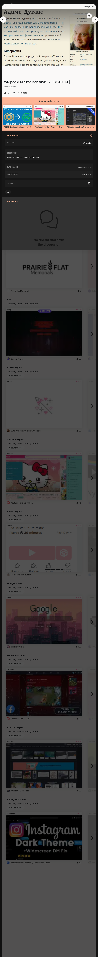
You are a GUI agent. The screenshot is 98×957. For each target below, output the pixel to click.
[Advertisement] (10, 478)
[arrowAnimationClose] (3, 19)
